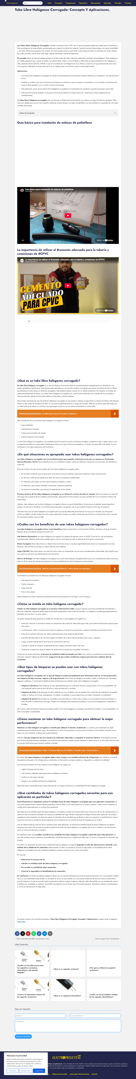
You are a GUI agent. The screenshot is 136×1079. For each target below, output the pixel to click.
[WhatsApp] (33, 933)
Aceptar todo (39, 1071)
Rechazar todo (26, 1071)
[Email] (50, 933)
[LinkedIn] (39, 933)
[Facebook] (17, 933)
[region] (26, 1063)
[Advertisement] (68, 27)
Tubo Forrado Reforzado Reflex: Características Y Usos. (32, 939)
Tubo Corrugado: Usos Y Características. (107, 939)
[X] (22, 933)
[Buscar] (40, 3)
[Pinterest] (28, 933)
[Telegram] (44, 933)
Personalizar (12, 1071)
